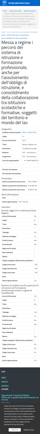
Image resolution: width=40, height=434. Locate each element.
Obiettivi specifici (30, 11)
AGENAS (5, 385)
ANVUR (4, 381)
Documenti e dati (15, 11)
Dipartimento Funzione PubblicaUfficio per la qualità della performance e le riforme (20, 397)
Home (5, 11)
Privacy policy (29, 430)
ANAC (3, 377)
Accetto (15, 430)
